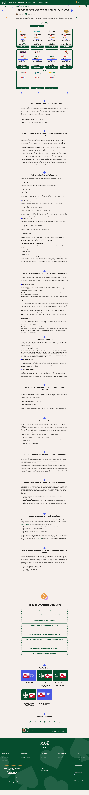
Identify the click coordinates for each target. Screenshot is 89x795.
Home (44, 766)
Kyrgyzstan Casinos (5, 757)
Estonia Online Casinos (25, 757)
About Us (44, 768)
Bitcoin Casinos (60, 757)
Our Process (44, 770)
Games (35, 2)
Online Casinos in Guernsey (52, 721)
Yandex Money (60, 756)
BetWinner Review (52, 86)
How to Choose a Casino (80, 757)
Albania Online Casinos (6, 760)
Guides (41, 2)
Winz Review (43, 757)
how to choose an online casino (28, 110)
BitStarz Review (51, 44)
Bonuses (28, 2)
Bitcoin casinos (56, 393)
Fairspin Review (22, 44)
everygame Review (23, 86)
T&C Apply (23, 43)
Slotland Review (51, 65)
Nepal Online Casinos (6, 759)
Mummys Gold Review (66, 44)
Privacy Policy (12, 781)
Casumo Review (37, 44)
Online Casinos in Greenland (26, 759)
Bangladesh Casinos (25, 756)
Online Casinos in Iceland (36, 721)
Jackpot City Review (22, 65)
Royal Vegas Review (66, 65)
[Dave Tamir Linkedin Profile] (27, 731)
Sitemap (44, 773)
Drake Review (37, 65)
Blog (46, 2)
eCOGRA (40, 538)
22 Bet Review (37, 86)
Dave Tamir (21, 14)
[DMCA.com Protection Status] (78, 777)
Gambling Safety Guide (80, 759)
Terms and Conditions (14, 782)
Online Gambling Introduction (81, 756)
